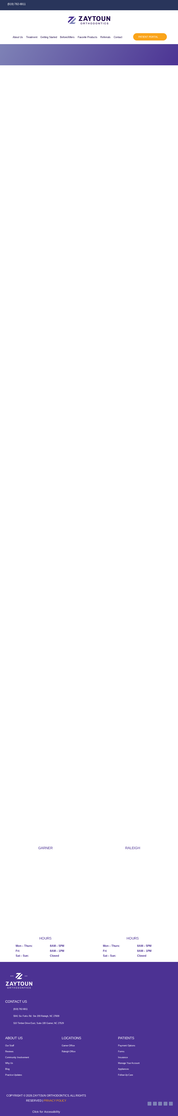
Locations (71, 1038)
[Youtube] (171, 5)
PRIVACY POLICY (55, 1100)
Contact (118, 37)
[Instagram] (164, 5)
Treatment (31, 37)
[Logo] (19, 980)
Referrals (105, 37)
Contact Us (16, 1001)
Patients (126, 1038)
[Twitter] (157, 5)
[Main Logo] (89, 20)
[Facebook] (150, 5)
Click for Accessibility (46, 1111)
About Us (18, 37)
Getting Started (48, 37)
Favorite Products (87, 37)
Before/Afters (67, 37)
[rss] (171, 1104)
